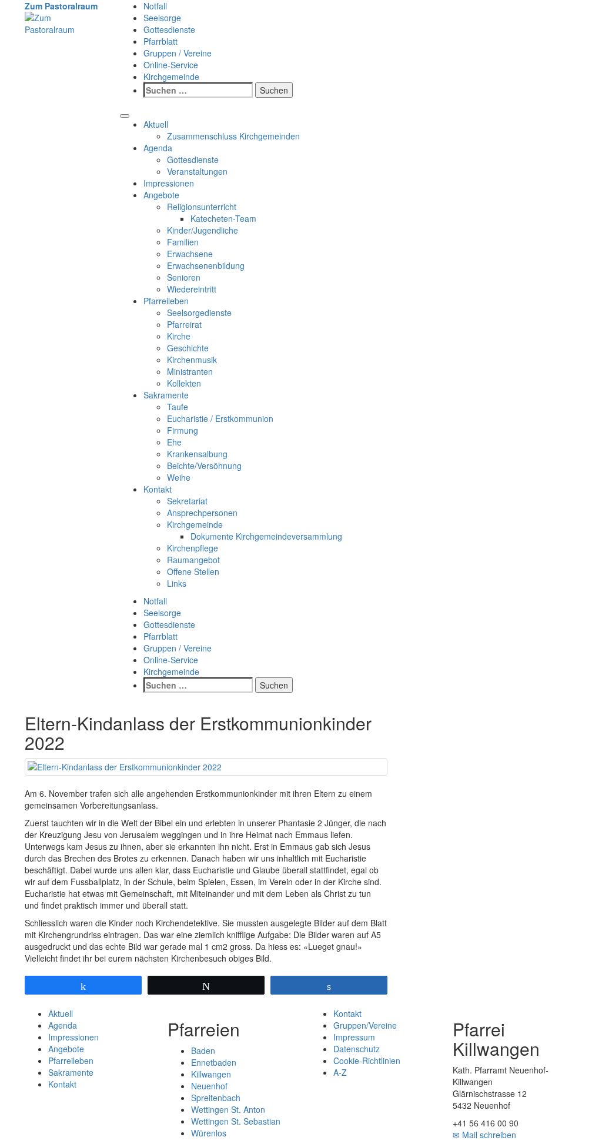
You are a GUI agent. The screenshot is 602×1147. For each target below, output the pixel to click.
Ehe (174, 442)
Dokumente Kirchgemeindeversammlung (266, 536)
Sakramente (166, 395)
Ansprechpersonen (202, 512)
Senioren (183, 277)
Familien (183, 242)
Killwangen (211, 1074)
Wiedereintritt (191, 289)
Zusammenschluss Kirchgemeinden (233, 136)
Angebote (161, 195)
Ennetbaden (213, 1062)
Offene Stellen (193, 571)
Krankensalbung (197, 454)
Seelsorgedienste (199, 312)
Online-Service (170, 65)
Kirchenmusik (192, 359)
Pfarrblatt (160, 41)
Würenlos (208, 1133)
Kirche (178, 336)
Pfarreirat (184, 324)
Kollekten (184, 383)
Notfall (155, 6)
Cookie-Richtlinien (366, 1060)
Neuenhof (209, 1086)
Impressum (354, 1037)
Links (176, 583)
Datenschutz (356, 1049)
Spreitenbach (215, 1097)
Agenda (157, 148)
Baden (203, 1050)
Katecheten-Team (223, 218)
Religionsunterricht (201, 206)
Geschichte (188, 348)
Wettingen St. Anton (228, 1109)
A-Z (340, 1072)
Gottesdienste (169, 29)
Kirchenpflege (192, 548)
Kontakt (157, 489)
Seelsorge (162, 18)
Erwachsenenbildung (206, 265)
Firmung (182, 430)
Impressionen (168, 183)
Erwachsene (190, 254)
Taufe (177, 407)
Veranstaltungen (197, 171)
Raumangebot (193, 560)
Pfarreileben (166, 301)
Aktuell (155, 124)
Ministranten (190, 371)
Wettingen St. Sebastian (235, 1121)
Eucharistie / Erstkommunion (220, 418)
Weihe (178, 477)
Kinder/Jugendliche (202, 230)
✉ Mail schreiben (484, 1135)
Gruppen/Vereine (365, 1025)
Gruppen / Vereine (177, 53)
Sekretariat (187, 501)
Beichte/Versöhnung (204, 465)
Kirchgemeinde (171, 76)
